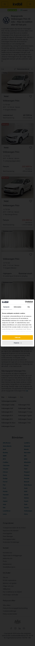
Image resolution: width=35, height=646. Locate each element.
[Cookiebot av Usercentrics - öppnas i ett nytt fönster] (25, 302)
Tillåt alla (17, 337)
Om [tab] (29, 307)
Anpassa (16, 343)
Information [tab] (17, 307)
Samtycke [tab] (6, 307)
